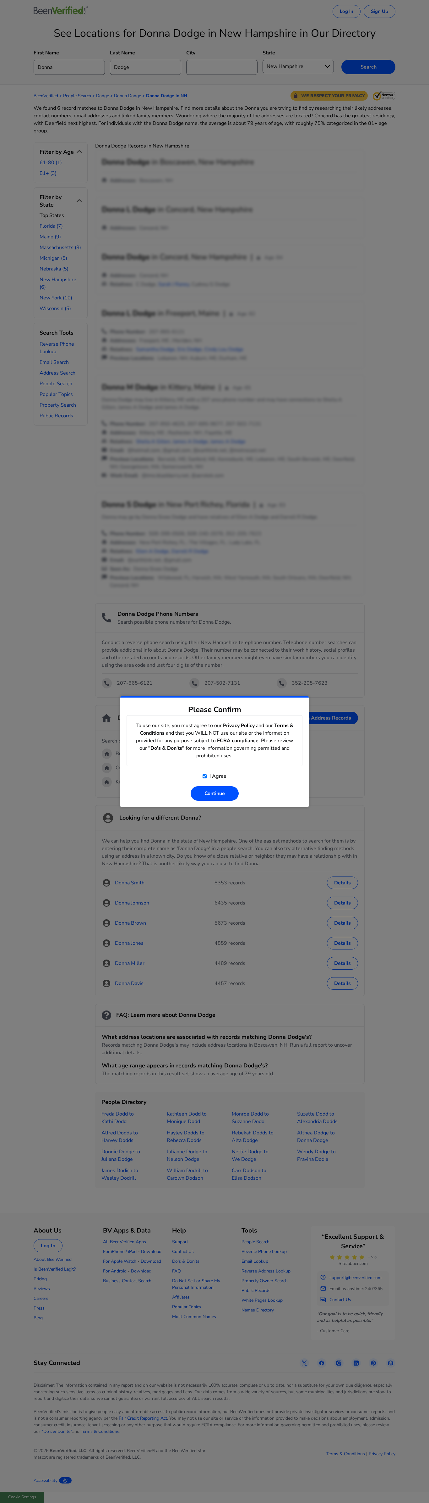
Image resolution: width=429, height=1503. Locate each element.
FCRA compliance (237, 740)
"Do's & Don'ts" (166, 748)
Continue (214, 793)
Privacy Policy (239, 725)
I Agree (217, 776)
